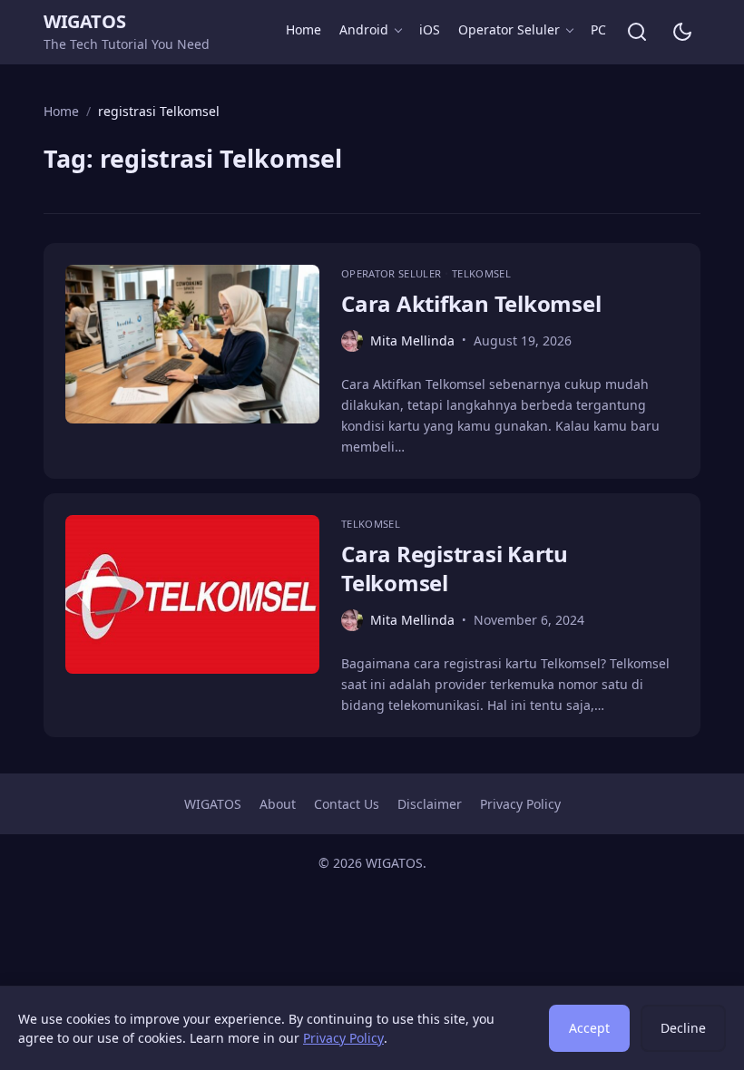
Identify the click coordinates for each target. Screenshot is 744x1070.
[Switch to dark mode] (682, 32)
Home (303, 29)
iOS (429, 29)
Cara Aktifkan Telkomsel (471, 303)
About (277, 803)
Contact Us (346, 803)
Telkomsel (481, 273)
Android (363, 29)
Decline (683, 1027)
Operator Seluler (509, 29)
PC (598, 29)
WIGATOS (84, 21)
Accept (589, 1027)
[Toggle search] (637, 31)
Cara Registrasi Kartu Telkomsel (454, 568)
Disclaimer (429, 803)
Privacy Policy (520, 803)
